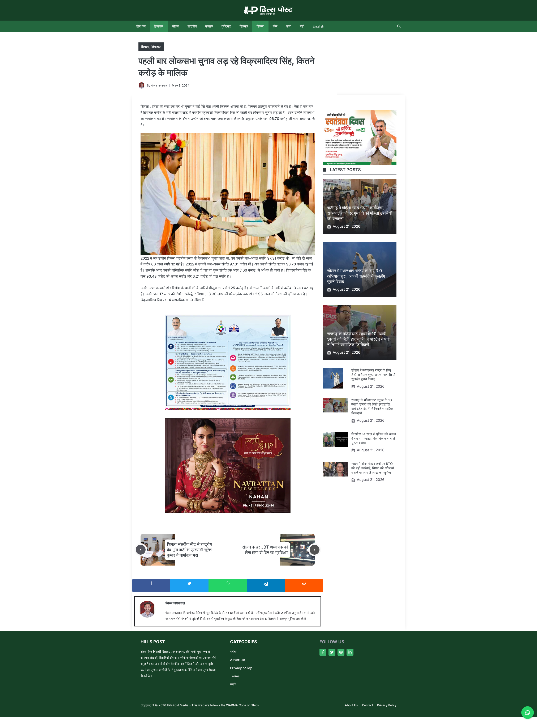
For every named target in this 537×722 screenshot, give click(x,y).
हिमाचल (158, 26)
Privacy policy (241, 668)
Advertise (237, 660)
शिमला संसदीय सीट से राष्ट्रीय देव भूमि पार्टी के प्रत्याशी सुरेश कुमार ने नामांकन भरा (189, 550)
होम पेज (141, 26)
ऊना (288, 26)
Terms (235, 676)
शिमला (260, 26)
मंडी (302, 26)
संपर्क (233, 684)
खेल (275, 26)
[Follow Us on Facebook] (322, 652)
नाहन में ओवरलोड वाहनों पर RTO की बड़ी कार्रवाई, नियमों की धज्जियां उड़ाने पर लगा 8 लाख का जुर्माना (372, 468)
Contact (367, 705)
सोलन (175, 26)
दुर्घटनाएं (226, 26)
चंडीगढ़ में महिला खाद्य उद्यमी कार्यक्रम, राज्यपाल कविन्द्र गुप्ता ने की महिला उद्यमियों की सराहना (359, 213)
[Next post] (314, 549)
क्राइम (209, 26)
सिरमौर (244, 26)
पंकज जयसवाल (159, 85)
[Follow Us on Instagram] (341, 652)
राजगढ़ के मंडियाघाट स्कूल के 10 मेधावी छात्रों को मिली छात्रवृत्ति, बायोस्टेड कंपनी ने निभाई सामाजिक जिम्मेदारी (358, 339)
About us (351, 705)
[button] (399, 26)
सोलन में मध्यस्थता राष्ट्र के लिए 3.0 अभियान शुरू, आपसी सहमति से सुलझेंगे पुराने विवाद (356, 276)
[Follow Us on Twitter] (331, 652)
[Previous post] (140, 549)
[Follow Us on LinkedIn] (350, 652)
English (318, 26)
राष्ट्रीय (192, 26)
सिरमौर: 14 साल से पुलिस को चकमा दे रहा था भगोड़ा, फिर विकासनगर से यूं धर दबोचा (373, 438)
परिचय (233, 652)
